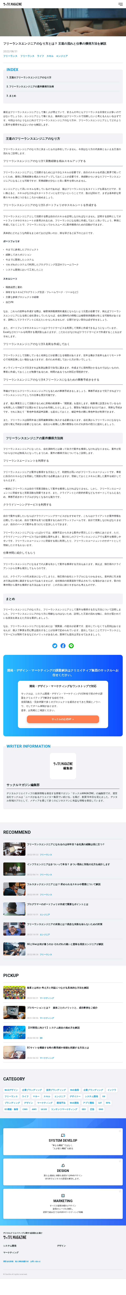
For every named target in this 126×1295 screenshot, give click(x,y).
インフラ (111, 1090)
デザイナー (75, 1096)
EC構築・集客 (11, 1109)
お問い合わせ (35, 1261)
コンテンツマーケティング (64, 1109)
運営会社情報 (8, 1261)
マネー (36, 1096)
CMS (24, 1109)
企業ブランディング (32, 1090)
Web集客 (74, 1090)
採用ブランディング (56, 1090)
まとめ (12, 95)
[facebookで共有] (63, 645)
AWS (34, 1109)
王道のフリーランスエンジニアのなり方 (30, 77)
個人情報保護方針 (22, 1261)
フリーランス (10, 56)
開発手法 (61, 1103)
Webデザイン (11, 1090)
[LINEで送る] (71, 645)
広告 (92, 1109)
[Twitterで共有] (54, 645)
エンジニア (62, 56)
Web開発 (74, 1103)
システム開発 (91, 1096)
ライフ (40, 56)
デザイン (28, 1103)
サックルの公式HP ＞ (63, 719)
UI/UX (44, 1109)
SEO (84, 1109)
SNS (101, 1109)
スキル (50, 56)
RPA (108, 1103)
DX (103, 1096)
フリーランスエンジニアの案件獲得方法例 (31, 86)
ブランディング (12, 1103)
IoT (100, 1103)
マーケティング (44, 1103)
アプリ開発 (88, 1103)
